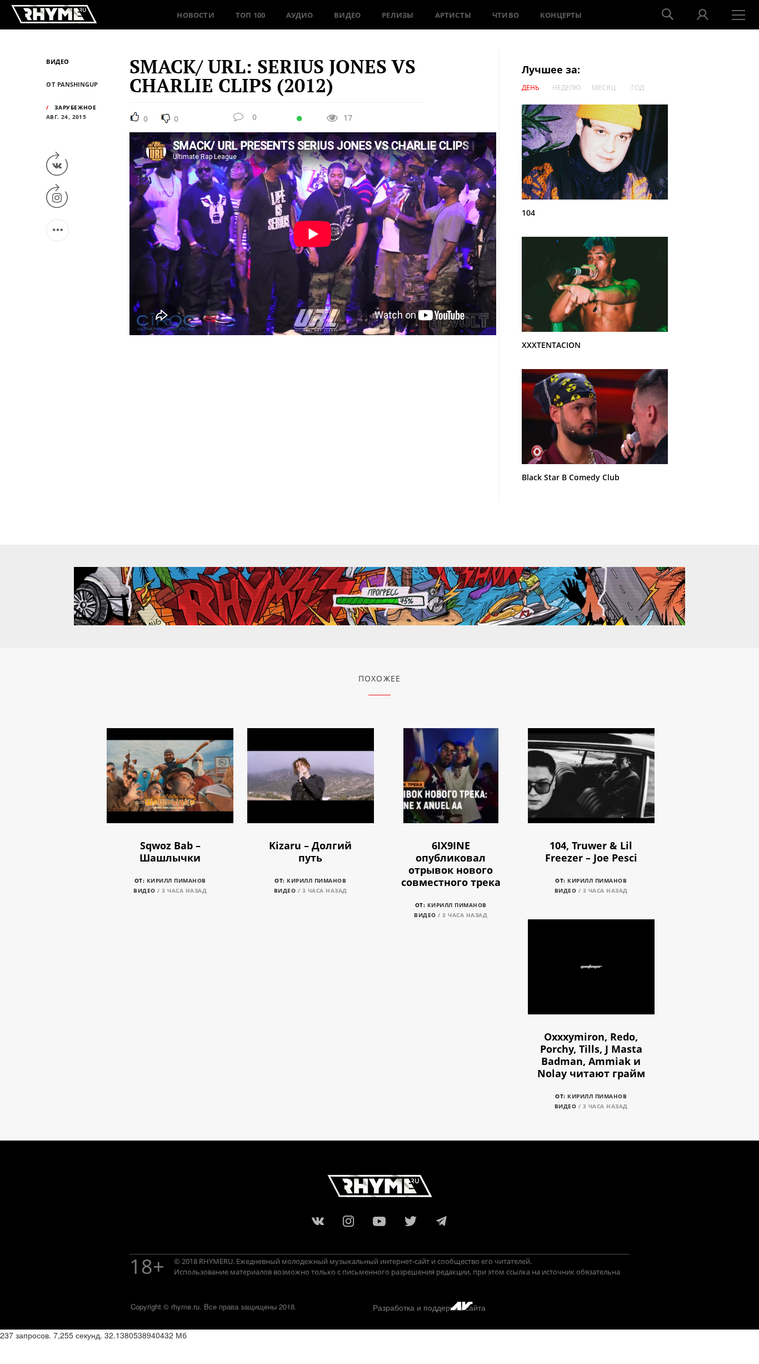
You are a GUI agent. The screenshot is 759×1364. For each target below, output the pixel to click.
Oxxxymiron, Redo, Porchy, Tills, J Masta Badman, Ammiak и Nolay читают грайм (591, 1055)
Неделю (566, 87)
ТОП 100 (250, 15)
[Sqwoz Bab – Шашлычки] (170, 781)
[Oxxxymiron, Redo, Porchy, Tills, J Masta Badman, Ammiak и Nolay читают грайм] (591, 973)
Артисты (453, 15)
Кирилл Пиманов (176, 880)
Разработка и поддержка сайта (429, 1307)
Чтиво (505, 15)
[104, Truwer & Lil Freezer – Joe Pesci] (591, 781)
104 (528, 212)
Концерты (561, 15)
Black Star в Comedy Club (571, 477)
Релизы (397, 15)
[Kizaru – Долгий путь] (310, 781)
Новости (195, 15)
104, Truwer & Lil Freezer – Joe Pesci (591, 851)
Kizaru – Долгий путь (310, 851)
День (531, 87)
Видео (347, 15)
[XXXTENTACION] (600, 284)
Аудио (299, 15)
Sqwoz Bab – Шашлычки (170, 851)
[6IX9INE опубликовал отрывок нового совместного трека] (450, 781)
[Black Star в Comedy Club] (595, 415)
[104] (600, 152)
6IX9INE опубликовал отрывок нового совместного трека (451, 864)
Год (637, 87)
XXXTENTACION (551, 345)
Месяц (604, 87)
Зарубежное (75, 107)
